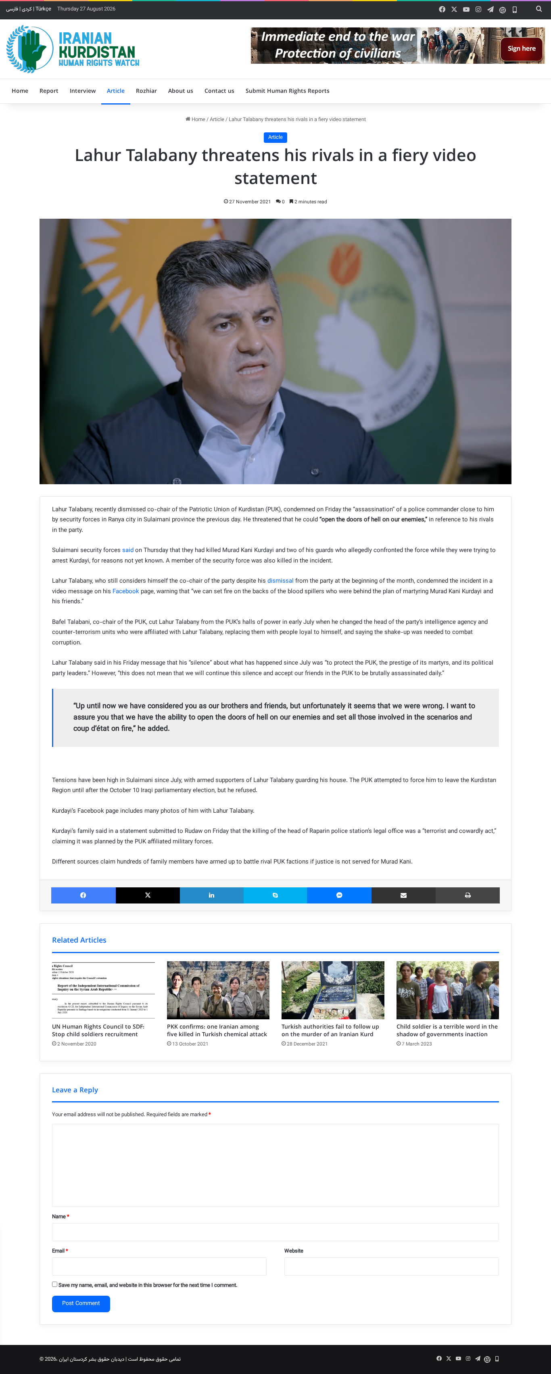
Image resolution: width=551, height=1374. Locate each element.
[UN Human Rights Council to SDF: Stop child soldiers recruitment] (103, 990)
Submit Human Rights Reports (288, 91)
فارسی (12, 9)
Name (60, 1217)
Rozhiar (146, 91)
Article (116, 91)
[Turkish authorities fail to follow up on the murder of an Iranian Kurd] (333, 990)
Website (293, 1251)
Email (60, 1251)
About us (180, 91)
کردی (27, 9)
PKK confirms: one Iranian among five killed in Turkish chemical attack (217, 1031)
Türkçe (43, 9)
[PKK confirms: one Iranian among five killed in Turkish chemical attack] (218, 990)
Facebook (126, 591)
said (128, 550)
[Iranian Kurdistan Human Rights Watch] (72, 49)
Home (20, 91)
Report (49, 91)
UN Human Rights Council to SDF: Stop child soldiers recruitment (98, 1031)
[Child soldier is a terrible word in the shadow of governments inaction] (448, 990)
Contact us (219, 91)
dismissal (280, 581)
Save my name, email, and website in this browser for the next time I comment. (148, 1286)
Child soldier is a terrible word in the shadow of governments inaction (447, 1031)
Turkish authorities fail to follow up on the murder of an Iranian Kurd (330, 1031)
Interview (83, 91)
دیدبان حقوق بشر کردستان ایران (91, 1359)
